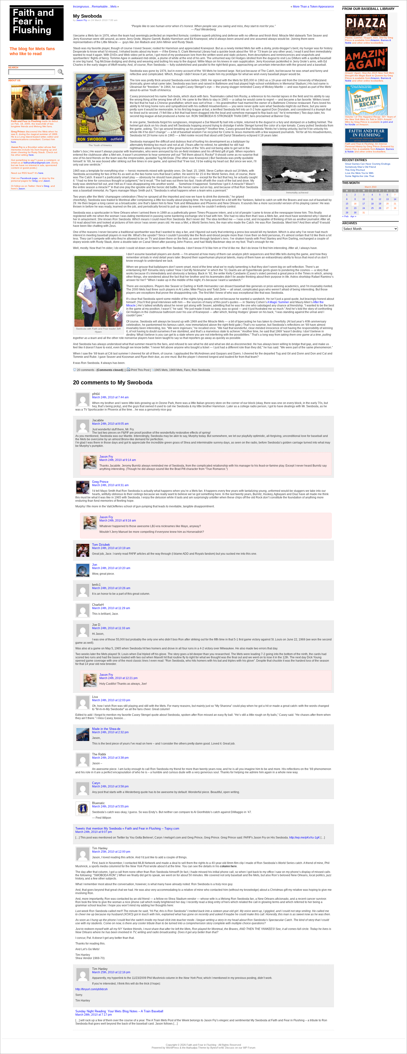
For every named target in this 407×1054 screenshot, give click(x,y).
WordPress (172, 1047)
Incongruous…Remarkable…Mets (95, 6)
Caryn (96, 783)
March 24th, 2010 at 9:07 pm (93, 832)
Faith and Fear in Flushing (201, 1044)
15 (347, 204)
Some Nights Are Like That (359, 176)
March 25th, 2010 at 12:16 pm (111, 972)
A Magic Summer (278, 302)
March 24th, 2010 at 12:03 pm (111, 700)
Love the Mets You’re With (359, 173)
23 (355, 208)
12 (380, 199)
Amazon (374, 40)
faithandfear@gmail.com (37, 162)
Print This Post (140, 370)
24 (363, 208)
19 (380, 204)
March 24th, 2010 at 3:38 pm (110, 757)
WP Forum (249, 1047)
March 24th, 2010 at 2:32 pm (110, 732)
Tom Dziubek (101, 544)
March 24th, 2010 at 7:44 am (110, 397)
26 (380, 208)
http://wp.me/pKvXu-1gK (304, 837)
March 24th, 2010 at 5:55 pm (110, 806)
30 (355, 213)
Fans (187, 370)
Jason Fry (81, 20)
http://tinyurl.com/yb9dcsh (91, 989)
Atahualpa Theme (196, 1047)
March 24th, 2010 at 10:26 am (111, 588)
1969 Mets (176, 370)
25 (372, 208)
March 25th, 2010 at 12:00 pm (111, 851)
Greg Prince (100, 482)
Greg (35, 180)
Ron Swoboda (201, 370)
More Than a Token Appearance (313, 6)
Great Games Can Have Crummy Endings (367, 164)
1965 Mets (161, 370)
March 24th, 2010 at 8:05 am (110, 423)
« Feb (345, 216)
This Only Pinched (355, 170)
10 (363, 199)
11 (372, 199)
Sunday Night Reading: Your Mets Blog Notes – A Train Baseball (119, 1011)
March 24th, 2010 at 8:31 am (110, 485)
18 (372, 204)
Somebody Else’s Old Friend (360, 167)
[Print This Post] (128, 370)
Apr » (353, 216)
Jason (46, 180)
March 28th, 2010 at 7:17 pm (93, 1014)
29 (347, 213)
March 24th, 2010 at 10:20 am (111, 568)
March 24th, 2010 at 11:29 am (111, 608)
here (13, 142)
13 (387, 199)
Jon (94, 564)
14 (395, 199)
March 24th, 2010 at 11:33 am (111, 628)
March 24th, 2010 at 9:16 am (117, 520)
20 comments (85, 370)
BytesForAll (217, 1047)
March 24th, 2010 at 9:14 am (117, 460)
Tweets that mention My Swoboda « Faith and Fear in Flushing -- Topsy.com (127, 828)
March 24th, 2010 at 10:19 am (111, 548)
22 (347, 208)
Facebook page (29, 178)
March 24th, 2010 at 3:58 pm (110, 786)
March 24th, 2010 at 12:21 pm (118, 678)
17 (363, 204)
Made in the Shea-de (106, 729)
